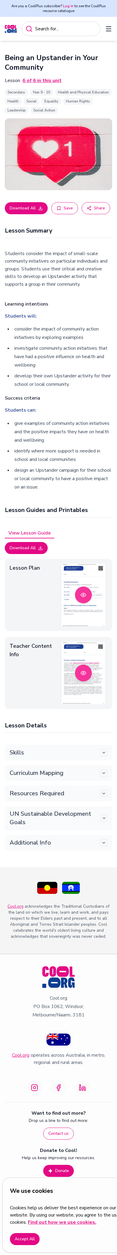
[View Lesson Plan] (83, 594)
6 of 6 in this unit (42, 80)
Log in (68, 6)
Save (68, 208)
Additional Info (30, 843)
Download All (23, 208)
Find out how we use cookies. (62, 1222)
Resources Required (37, 793)
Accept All (25, 1239)
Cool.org (15, 906)
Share (99, 208)
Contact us (58, 1133)
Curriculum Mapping (36, 773)
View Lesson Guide (29, 533)
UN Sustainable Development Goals (50, 818)
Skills (17, 752)
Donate (62, 1171)
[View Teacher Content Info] (83, 673)
